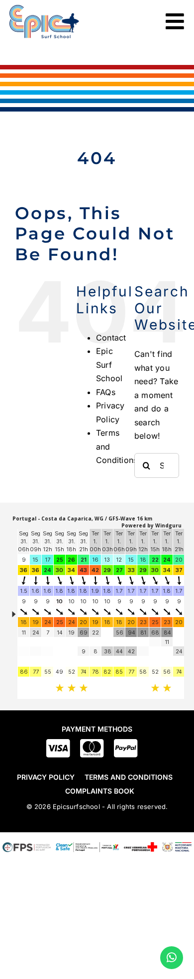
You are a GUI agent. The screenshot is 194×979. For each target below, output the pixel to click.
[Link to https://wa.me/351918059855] (171, 957)
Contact (111, 338)
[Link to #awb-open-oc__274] (175, 21)
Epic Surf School (109, 364)
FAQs (105, 392)
